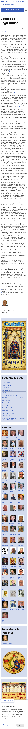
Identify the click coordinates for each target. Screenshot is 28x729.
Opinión (12, 1)
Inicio (2, 1)
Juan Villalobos (20, 535)
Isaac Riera (13, 491)
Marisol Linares (4, 578)
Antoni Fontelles (20, 438)
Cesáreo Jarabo (4, 470)
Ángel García (13, 438)
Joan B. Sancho (4, 503)
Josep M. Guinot (12, 524)
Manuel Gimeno (12, 556)
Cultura (22, 1)
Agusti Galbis (5, 438)
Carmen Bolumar (12, 460)
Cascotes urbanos (7, 390)
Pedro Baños (13, 588)
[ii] (1, 289)
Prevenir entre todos (8, 413)
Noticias (7, 1)
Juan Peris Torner (5, 535)
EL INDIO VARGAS (7, 408)
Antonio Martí (22, 448)
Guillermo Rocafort (5, 492)
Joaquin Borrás (20, 503)
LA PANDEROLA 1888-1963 (9, 395)
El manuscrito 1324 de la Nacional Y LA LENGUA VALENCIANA (13, 419)
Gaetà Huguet (14, 481)
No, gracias (20, 725)
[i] (1, 283)
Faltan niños (5, 387)
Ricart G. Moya (20, 599)
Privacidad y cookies (7, 700)
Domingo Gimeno (12, 470)
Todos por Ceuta (6, 385)
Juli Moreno (5, 545)
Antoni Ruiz (5, 448)
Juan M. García (5, 28)
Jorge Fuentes (14, 513)
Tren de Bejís (5, 403)
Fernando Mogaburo (21, 470)
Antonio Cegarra (12, 449)
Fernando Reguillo (4, 481)
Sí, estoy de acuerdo (8, 725)
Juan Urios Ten (13, 535)
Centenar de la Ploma (21, 460)
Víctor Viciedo (22, 609)
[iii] (1, 293)
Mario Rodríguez (21, 567)
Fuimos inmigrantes (7, 410)
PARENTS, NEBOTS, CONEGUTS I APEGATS (13, 398)
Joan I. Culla (13, 502)
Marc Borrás (13, 566)
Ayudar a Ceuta (6, 400)
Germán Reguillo (20, 481)
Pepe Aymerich (4, 599)
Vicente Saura (14, 609)
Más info (4, 720)
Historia (17, 1)
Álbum (2, 4)
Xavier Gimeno (4, 621)
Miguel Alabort (12, 578)
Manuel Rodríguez (21, 556)
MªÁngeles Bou (5, 588)
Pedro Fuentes (20, 588)
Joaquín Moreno (4, 513)
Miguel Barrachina (21, 578)
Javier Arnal (21, 491)
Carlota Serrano (4, 460)
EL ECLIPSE (5, 405)
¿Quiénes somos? (10, 4)
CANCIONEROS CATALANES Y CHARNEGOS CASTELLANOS (14, 381)
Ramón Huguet (12, 599)
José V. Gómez (6, 524)
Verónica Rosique (4, 610)
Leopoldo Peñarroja (13, 546)
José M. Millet (21, 513)
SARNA (4, 393)
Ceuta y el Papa (6, 415)
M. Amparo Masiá (5, 556)
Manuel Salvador (4, 567)
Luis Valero (21, 545)
